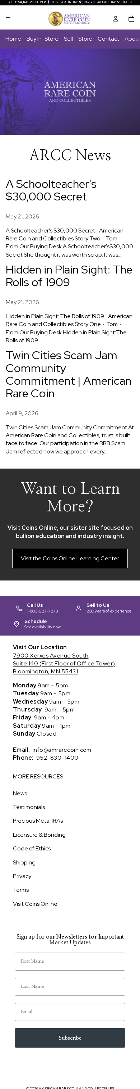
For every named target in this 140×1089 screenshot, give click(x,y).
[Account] (115, 19)
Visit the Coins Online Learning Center (70, 558)
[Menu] (8, 18)
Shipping (24, 862)
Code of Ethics (32, 848)
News (20, 793)
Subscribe (70, 1038)
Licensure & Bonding (39, 835)
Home (13, 38)
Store (85, 38)
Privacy (22, 876)
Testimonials (29, 807)
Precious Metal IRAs (38, 820)
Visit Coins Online (35, 904)
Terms (21, 890)
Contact (108, 38)
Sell (68, 38)
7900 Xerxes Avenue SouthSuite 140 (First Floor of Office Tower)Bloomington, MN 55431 (64, 659)
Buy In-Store (43, 38)
